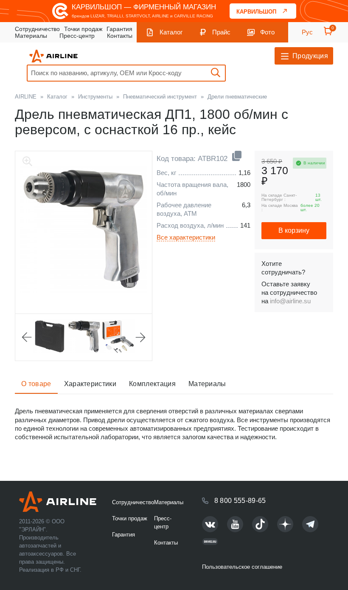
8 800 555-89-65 (240, 500)
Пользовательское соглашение (242, 567)
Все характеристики (186, 237)
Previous (27, 337)
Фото (267, 32)
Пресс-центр (77, 35)
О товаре (36, 383)
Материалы (31, 35)
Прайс (221, 32)
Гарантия (119, 28)
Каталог (171, 32)
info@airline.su (290, 301)
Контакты (119, 35)
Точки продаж (83, 28)
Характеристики (90, 383)
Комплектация (152, 383)
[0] (328, 33)
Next (140, 337)
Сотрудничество (37, 28)
